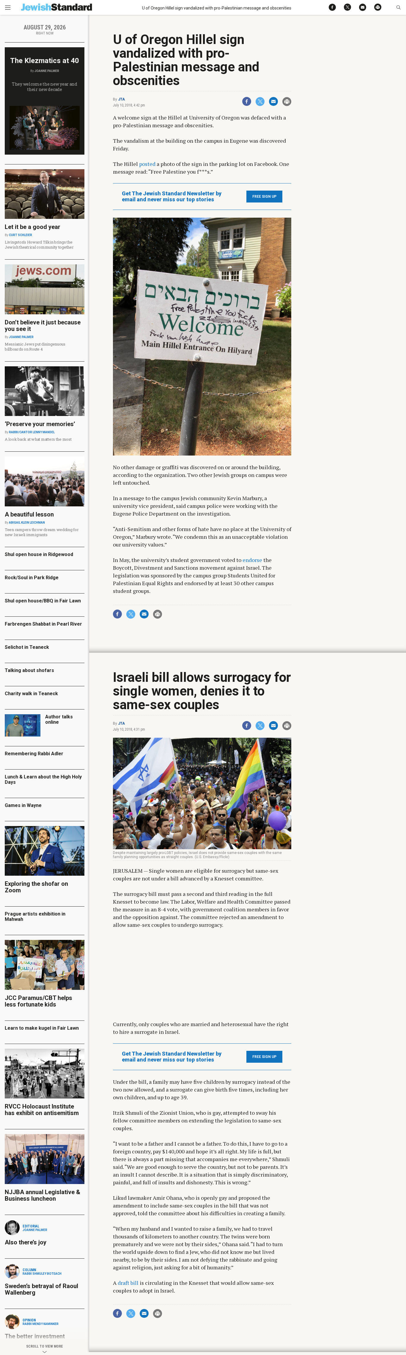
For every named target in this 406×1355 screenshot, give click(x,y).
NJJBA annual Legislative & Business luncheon (42, 1195)
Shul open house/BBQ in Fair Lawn (43, 601)
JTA (121, 99)
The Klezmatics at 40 (44, 60)
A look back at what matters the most (38, 439)
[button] (398, 7)
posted (147, 163)
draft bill (128, 1282)
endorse (252, 559)
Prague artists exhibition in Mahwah (35, 916)
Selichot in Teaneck (27, 647)
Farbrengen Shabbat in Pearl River (43, 624)
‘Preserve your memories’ (40, 424)
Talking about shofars (29, 670)
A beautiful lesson (29, 514)
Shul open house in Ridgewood (39, 554)
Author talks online (59, 719)
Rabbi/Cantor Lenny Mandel (32, 432)
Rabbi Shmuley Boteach (42, 1273)
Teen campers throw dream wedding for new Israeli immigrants (42, 532)
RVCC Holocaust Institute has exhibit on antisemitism (42, 1110)
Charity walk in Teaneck (31, 693)
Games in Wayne (23, 805)
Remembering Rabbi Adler (34, 753)
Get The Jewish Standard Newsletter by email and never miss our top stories (171, 196)
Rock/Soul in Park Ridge (32, 577)
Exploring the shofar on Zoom (36, 887)
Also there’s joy (25, 1242)
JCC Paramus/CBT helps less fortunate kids (38, 1001)
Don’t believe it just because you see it (43, 325)
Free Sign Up (264, 196)
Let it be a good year (32, 226)
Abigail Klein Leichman (27, 522)
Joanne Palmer (46, 71)
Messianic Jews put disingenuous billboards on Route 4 (35, 346)
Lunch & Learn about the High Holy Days (43, 779)
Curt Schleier (20, 235)
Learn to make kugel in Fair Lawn (42, 1028)
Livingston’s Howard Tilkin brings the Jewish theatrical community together (39, 244)
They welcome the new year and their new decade (44, 86)
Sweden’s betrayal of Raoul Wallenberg (41, 1289)
